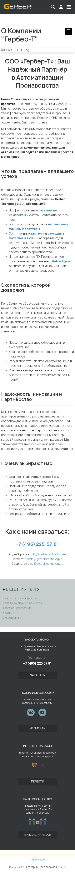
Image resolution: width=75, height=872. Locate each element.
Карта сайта (37, 860)
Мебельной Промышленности (22, 603)
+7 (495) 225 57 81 (37, 663)
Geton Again (61, 261)
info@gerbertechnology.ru (48, 554)
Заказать (37, 675)
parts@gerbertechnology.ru (45, 559)
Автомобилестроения (17, 608)
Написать (37, 728)
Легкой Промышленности (19, 598)
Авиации (8, 613)
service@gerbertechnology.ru (43, 563)
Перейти (37, 781)
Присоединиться (37, 835)
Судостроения (12, 618)
